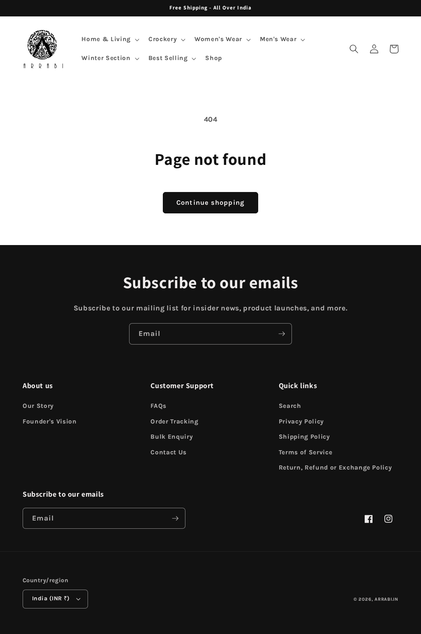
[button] (109, 39)
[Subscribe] (281, 334)
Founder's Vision (50, 421)
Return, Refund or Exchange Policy (335, 467)
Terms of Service (306, 452)
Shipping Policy (304, 436)
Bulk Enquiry (171, 436)
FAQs (158, 406)
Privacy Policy (301, 421)
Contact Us (168, 452)
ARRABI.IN (386, 599)
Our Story (38, 406)
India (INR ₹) (51, 598)
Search (290, 406)
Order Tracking (174, 421)
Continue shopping (210, 202)
